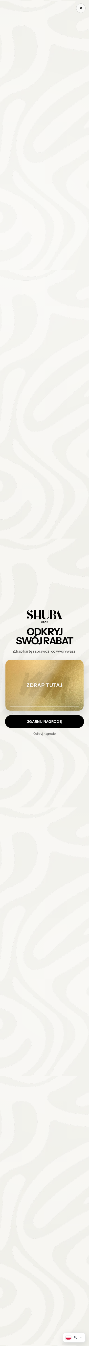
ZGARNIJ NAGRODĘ (44, 721)
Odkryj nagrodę (44, 733)
